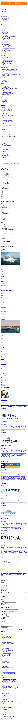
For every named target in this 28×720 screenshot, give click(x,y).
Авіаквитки (6, 87)
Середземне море (7, 636)
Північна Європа (7, 58)
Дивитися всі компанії (8, 656)
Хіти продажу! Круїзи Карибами (10, 73)
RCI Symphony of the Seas (9, 48)
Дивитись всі (6, 39)
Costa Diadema (6, 45)
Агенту (5, 81)
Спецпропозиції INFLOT (9, 672)
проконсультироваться (5, 613)
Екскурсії (3, 617)
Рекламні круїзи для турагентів (10, 687)
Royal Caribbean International (9, 36)
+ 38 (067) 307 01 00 (7, 110)
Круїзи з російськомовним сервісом (11, 71)
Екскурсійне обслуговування (10, 88)
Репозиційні (6, 662)
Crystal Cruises (6, 38)
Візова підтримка (7, 92)
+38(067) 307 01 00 (7, 696)
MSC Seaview (6, 49)
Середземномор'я (7, 57)
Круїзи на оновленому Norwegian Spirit (12, 74)
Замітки (5, 100)
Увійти (4, 11)
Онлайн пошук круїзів (14, 3)
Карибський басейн (7, 640)
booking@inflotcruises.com (9, 115)
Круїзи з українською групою (10, 69)
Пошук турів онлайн (8, 86)
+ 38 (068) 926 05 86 (7, 121)
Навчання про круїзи (8, 682)
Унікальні (5, 666)
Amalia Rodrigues (7, 51)
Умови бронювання (7, 677)
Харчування (3, 615)
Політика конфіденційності (9, 679)
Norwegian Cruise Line (8, 35)
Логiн (2, 601)
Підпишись (3, 596)
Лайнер (2, 614)
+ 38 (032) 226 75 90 (7, 120)
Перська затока (6, 638)
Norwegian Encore (7, 46)
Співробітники (6, 18)
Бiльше (2, 314)
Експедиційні (6, 665)
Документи (5, 20)
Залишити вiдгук (4, 589)
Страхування (6, 89)
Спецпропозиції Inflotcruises (9, 27)
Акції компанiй (6, 26)
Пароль (2, 603)
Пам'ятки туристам (7, 686)
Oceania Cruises (6, 37)
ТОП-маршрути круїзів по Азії (10, 70)
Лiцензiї (5, 19)
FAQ (4, 685)
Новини (5, 101)
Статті (4, 99)
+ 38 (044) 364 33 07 (7, 109)
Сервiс (2, 620)
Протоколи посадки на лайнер (10, 688)
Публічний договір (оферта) (9, 681)
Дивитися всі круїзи (8, 667)
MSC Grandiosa (6, 50)
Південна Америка (7, 63)
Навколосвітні (6, 661)
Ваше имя (3, 610)
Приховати (3, 238)
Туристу (5, 80)
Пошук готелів (6, 90)
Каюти (2, 618)
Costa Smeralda (6, 44)
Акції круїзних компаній (9, 673)
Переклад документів (8, 93)
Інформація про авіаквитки (9, 680)
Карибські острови (7, 61)
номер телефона (4, 611)
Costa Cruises (6, 32)
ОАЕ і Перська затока (8, 60)
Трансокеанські (6, 663)
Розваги (2, 621)
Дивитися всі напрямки (8, 643)
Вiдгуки (5, 22)
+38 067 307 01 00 (7, 707)
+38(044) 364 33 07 (7, 695)
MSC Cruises (6, 33)
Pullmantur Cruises (7, 653)
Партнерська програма (8, 683)
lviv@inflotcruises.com (8, 711)
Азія (4, 62)
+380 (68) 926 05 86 (7, 706)
